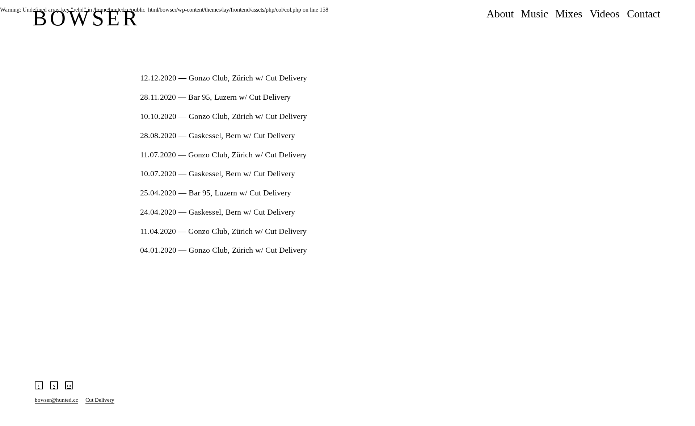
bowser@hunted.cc (56, 400)
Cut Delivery (99, 400)
